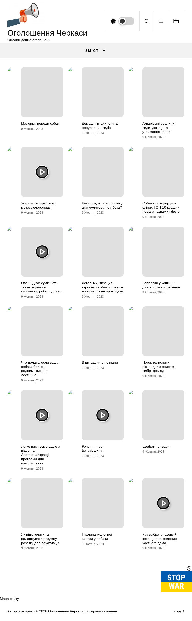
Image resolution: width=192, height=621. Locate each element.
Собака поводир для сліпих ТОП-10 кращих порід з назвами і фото (161, 207)
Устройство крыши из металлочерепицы (38, 205)
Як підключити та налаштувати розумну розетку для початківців (40, 538)
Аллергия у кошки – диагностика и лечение (161, 285)
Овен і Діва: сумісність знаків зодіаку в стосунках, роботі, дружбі (41, 287)
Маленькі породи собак (40, 123)
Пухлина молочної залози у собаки (97, 536)
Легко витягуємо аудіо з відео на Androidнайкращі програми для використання (40, 454)
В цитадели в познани (100, 362)
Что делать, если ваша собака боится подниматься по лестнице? (39, 368)
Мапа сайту (9, 599)
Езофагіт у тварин (157, 446)
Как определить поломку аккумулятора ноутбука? (102, 205)
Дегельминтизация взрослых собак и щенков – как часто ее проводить (103, 287)
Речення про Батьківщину (92, 448)
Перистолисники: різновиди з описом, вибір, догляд (158, 366)
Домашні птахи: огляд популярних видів (100, 125)
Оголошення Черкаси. (66, 611)
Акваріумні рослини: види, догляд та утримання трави (159, 127)
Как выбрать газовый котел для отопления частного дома (159, 538)
